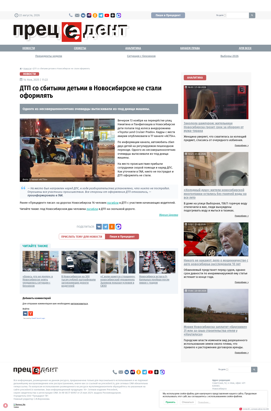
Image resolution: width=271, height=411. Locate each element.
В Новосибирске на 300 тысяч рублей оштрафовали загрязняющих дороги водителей (78, 281)
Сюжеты (80, 48)
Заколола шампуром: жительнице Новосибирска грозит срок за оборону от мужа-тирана (214, 127)
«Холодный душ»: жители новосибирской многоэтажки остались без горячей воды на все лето (215, 193)
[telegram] (101, 15)
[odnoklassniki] (95, 15)
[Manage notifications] (5, 405)
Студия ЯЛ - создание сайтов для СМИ (256, 409)
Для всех (245, 48)
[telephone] (115, 372)
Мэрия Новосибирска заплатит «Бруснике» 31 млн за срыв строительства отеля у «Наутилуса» (215, 330)
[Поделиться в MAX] (118, 226)
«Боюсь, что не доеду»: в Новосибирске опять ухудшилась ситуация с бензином (38, 281)
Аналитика (133, 48)
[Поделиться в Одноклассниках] (112, 226)
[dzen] (113, 15)
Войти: (26, 308)
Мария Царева (168, 215)
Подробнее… (204, 402)
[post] (77, 15)
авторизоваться (79, 303)
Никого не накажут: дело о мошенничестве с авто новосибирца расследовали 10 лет (216, 262)
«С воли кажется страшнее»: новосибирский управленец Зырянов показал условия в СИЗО (117, 281)
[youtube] (107, 15)
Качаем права (190, 48)
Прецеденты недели (48, 56)
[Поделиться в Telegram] (105, 226)
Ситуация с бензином (141, 56)
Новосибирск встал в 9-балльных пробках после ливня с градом (154, 279)
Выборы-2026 (229, 56)
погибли (113, 202)
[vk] (83, 15)
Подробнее (241, 145)
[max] (118, 15)
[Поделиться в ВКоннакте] (99, 226)
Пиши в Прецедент (168, 15)
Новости (28, 48)
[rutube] (89, 15)
